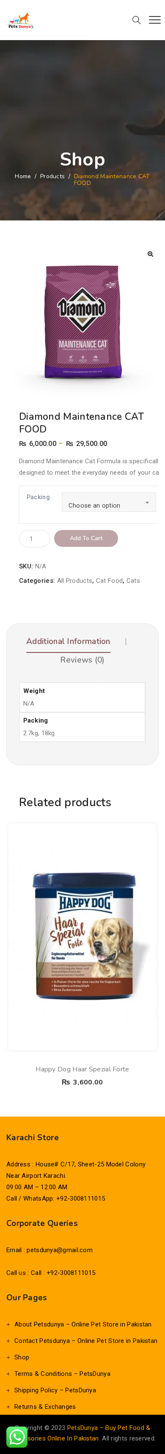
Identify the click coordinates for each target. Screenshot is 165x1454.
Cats (133, 580)
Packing (38, 497)
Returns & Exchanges (45, 1407)
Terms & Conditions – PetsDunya (62, 1374)
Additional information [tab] (68, 641)
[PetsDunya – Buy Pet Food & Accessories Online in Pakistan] (19, 20)
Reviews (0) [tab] (82, 660)
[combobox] (109, 502)
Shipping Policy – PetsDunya (55, 1390)
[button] (150, 254)
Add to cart (86, 538)
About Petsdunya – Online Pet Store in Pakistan (83, 1324)
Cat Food (109, 580)
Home (23, 176)
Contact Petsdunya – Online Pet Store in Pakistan (85, 1341)
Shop (21, 1357)
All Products (75, 580)
